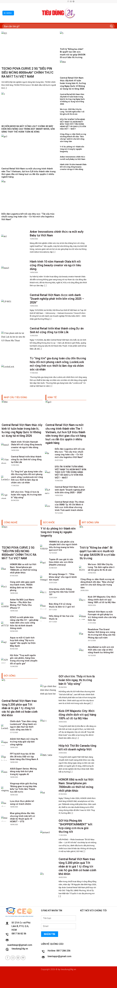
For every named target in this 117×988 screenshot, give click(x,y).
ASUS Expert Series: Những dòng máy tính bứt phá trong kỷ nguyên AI (23, 771)
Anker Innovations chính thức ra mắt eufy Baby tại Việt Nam (72, 158)
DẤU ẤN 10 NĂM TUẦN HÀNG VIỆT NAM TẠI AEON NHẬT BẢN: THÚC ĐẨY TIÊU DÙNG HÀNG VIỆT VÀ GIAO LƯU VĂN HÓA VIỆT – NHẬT (73, 124)
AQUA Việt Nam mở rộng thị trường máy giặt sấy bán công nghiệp (24, 742)
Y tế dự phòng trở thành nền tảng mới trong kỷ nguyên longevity (72, 149)
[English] (58, 1)
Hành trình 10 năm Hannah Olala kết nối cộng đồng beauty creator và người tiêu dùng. (73, 166)
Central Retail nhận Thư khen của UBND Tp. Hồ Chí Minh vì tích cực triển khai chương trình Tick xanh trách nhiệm (69, 506)
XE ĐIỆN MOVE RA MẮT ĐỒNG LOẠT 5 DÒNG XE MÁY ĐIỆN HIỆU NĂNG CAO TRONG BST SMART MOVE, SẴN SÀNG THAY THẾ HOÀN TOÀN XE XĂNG (28, 129)
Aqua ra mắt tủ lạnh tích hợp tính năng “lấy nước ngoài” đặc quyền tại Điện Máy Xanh (23, 641)
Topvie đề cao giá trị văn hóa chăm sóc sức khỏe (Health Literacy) (61, 562)
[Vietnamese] (64, 1)
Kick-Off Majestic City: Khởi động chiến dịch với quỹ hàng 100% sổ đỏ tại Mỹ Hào (102, 600)
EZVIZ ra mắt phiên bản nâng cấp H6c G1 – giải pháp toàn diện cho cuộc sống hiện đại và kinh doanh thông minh (24, 623)
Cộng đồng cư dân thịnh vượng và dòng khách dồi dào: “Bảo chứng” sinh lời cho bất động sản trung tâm (73, 137)
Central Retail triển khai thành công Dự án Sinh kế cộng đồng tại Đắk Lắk (57, 330)
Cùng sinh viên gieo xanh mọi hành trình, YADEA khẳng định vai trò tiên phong (22, 586)
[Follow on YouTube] (23, 957)
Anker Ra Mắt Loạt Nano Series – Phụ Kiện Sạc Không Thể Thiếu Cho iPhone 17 (22, 603)
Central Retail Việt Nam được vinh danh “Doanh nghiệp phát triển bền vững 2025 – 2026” (57, 298)
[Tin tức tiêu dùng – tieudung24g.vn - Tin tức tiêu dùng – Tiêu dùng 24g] (58, 13)
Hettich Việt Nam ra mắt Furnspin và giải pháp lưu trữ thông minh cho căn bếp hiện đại (102, 615)
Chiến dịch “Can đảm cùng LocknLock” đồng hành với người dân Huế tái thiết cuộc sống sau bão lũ (23, 725)
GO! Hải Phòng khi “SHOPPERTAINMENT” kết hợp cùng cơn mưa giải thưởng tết (75, 826)
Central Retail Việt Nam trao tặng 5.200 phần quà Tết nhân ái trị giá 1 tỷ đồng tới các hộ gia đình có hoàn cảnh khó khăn (19, 708)
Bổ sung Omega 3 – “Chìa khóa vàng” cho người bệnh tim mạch (63, 577)
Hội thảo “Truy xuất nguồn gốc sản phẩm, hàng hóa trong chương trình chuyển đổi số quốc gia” (23, 659)
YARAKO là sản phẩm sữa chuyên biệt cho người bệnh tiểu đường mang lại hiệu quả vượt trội (63, 545)
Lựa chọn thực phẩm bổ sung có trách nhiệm (22, 802)
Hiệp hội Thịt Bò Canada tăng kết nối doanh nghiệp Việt (77, 747)
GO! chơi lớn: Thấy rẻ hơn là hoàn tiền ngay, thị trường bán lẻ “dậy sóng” (26, 495)
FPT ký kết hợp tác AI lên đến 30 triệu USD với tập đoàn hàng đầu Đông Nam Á (24, 756)
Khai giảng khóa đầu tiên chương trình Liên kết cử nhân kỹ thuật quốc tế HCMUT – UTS (22, 817)
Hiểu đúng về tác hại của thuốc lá (61, 617)
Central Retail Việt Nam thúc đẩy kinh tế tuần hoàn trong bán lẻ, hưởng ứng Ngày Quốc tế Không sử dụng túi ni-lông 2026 (73, 83)
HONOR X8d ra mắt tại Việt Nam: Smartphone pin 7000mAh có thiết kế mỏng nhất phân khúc (23, 568)
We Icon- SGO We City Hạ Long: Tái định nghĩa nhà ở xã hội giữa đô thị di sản (72, 111)
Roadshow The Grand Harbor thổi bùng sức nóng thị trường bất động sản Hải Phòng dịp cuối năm (101, 633)
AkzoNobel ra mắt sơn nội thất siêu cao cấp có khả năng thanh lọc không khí (101, 650)
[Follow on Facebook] (68, 2)
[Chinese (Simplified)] (56, 1)
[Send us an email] (71, 2)
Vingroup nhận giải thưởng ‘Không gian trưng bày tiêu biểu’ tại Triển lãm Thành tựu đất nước (23, 787)
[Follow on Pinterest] (73, 2)
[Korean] (61, 1)
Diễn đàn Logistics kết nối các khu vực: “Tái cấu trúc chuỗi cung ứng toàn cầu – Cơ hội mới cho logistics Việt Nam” (28, 217)
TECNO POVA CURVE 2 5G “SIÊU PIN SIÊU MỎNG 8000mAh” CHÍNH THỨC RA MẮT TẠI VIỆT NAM (27, 72)
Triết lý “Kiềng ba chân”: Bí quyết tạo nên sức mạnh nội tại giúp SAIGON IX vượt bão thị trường (72, 53)
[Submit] (111, 26)
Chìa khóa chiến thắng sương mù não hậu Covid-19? (62, 592)
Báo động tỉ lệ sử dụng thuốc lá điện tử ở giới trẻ (62, 605)
